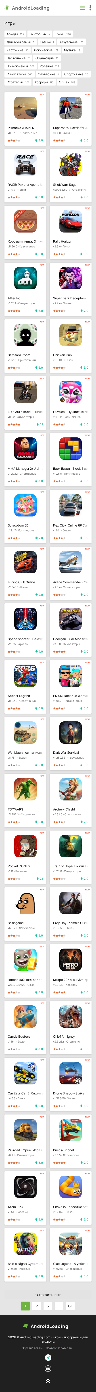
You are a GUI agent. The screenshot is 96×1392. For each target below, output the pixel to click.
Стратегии (18, 82)
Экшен (67, 82)
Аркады (15, 34)
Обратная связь (32, 1348)
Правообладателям (59, 1348)
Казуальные (71, 42)
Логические (46, 50)
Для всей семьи (20, 42)
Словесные (48, 74)
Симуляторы (19, 74)
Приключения (20, 66)
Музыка (72, 50)
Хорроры (44, 82)
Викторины (40, 34)
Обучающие (46, 58)
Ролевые (49, 66)
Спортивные (76, 74)
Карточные (17, 50)
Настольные (18, 58)
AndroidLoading (31, 8)
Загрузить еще (48, 1295)
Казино (47, 42)
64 (70, 1306)
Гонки (63, 34)
